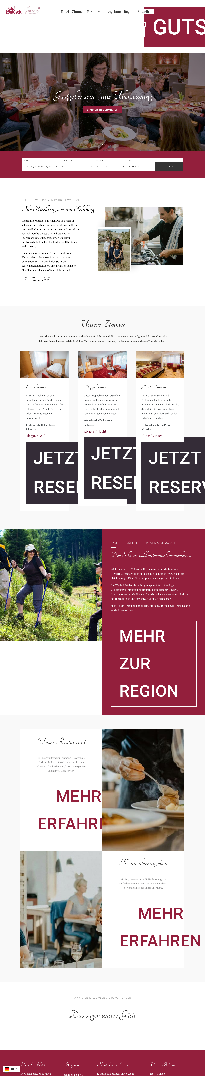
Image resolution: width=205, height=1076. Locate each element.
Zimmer (78, 12)
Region (129, 12)
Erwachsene (68, 160)
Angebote (114, 12)
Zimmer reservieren (102, 109)
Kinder (99, 160)
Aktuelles (144, 12)
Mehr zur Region (149, 663)
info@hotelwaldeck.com (120, 1073)
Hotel (65, 12)
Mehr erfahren (79, 810)
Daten (27, 160)
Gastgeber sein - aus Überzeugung (102, 96)
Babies (131, 160)
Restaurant (95, 12)
